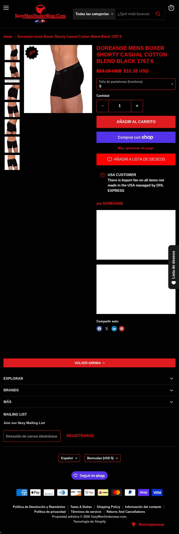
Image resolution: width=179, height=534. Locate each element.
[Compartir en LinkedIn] (114, 328)
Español (67, 458)
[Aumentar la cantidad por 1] (137, 106)
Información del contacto (143, 507)
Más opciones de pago (136, 148)
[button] (12, 52)
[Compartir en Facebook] (99, 328)
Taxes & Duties (81, 507)
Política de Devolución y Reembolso (39, 507)
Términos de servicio (86, 511)
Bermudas (100, 458)
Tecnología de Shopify (89, 521)
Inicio (7, 36)
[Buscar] (158, 14)
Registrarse (80, 436)
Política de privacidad (50, 511)
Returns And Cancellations (126, 511)
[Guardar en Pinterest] (121, 328)
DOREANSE (113, 203)
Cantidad (102, 95)
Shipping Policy (108, 507)
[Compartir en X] (107, 328)
